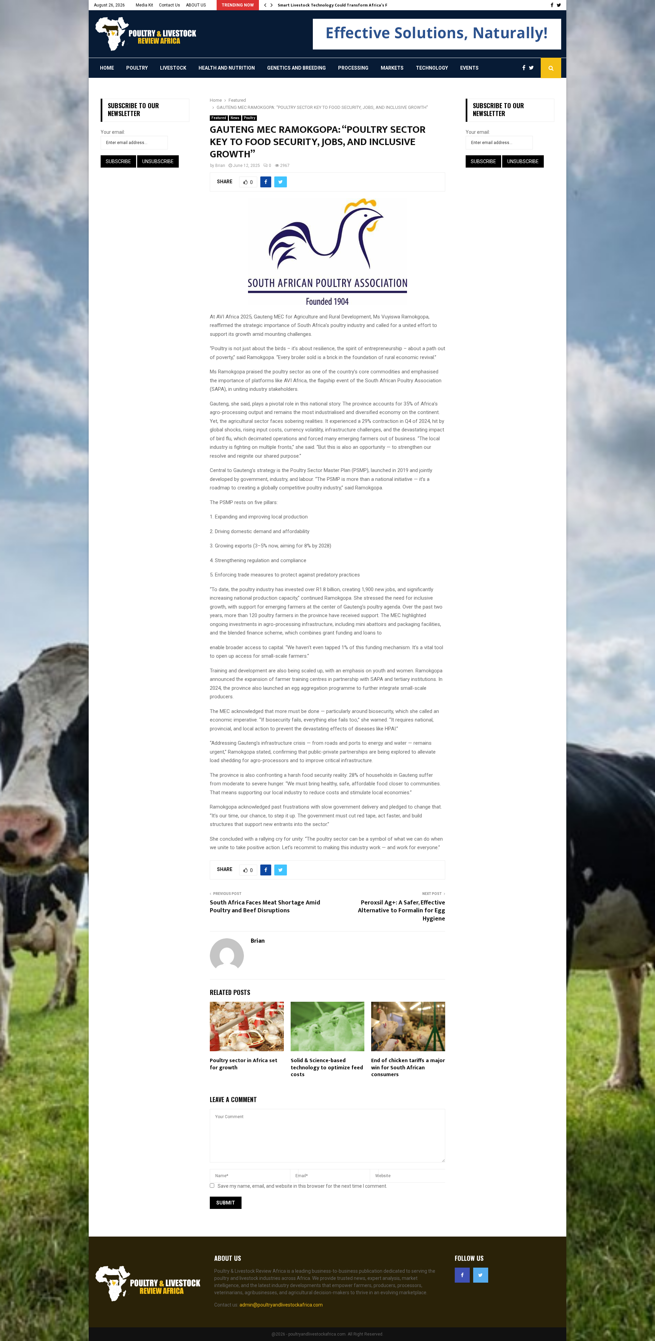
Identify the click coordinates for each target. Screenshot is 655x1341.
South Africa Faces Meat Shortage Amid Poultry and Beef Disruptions (265, 907)
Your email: (113, 132)
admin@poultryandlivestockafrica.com (281, 1305)
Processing (353, 68)
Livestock (173, 68)
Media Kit (144, 5)
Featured (219, 118)
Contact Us (169, 5)
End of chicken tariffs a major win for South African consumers (408, 1068)
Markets (392, 68)
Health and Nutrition (227, 68)
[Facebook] (525, 68)
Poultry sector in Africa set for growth (243, 1064)
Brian (220, 165)
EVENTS (469, 68)
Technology (432, 68)
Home (107, 68)
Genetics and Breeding (296, 68)
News (235, 118)
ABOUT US (196, 5)
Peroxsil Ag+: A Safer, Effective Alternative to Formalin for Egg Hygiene (401, 911)
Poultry (137, 68)
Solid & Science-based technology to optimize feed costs (327, 1068)
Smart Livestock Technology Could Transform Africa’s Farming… (341, 5)
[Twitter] (533, 68)
